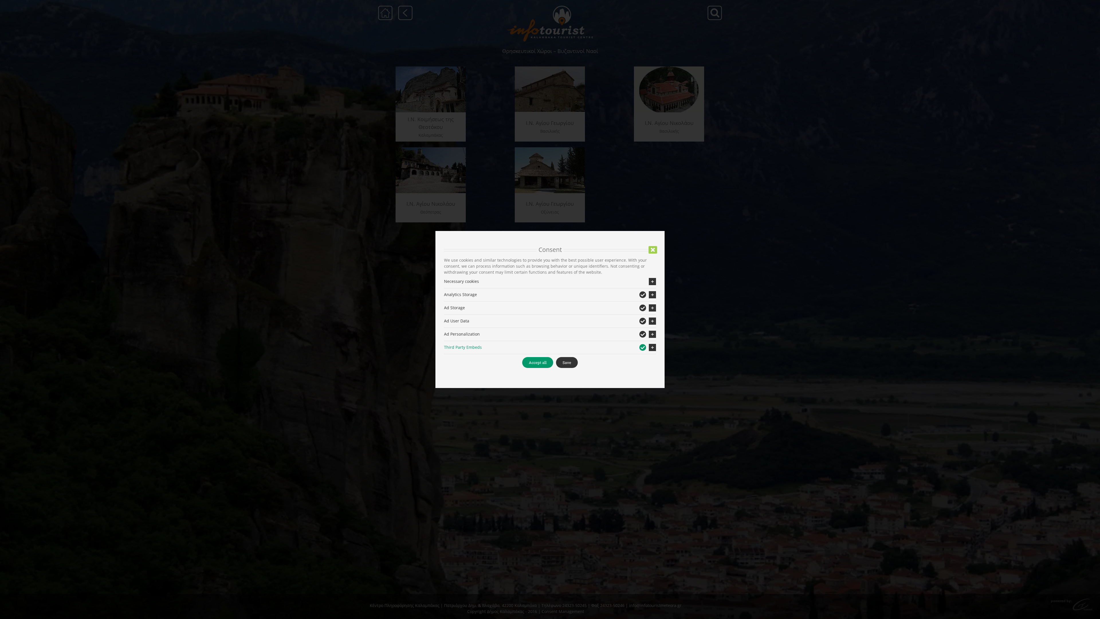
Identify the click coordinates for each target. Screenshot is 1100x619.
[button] (550, 281)
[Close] (653, 249)
